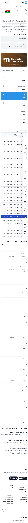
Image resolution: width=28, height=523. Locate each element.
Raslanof (23, 369)
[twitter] (23, 517)
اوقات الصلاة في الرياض (8, 507)
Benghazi (23, 269)
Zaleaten (23, 412)
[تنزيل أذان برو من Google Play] (13, 478)
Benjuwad (11, 269)
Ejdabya (23, 292)
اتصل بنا (11, 487)
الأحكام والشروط (23, 497)
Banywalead (22, 266)
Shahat (12, 380)
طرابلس (23, 422)
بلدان (23, 6)
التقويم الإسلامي (23, 487)
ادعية (26, 491)
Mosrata (12, 337)
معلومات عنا (10, 485)
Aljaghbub (23, 253)
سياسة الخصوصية (23, 499)
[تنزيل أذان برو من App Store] (23, 478)
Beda (12, 266)
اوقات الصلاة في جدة (9, 505)
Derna (24, 282)
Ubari (24, 401)
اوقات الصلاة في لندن (9, 499)
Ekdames (12, 292)
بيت (26, 6)
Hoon (24, 305)
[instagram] (21, 517)
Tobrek (23, 390)
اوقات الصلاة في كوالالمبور (7, 509)
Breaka (23, 271)
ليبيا (20, 6)
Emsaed (23, 295)
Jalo (24, 316)
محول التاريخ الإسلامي (22, 489)
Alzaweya (11, 256)
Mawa (24, 337)
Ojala (24, 358)
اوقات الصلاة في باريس (8, 497)
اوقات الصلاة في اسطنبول (7, 511)
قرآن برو (25, 501)
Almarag (23, 256)
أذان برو (22, 2)
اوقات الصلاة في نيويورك (8, 501)
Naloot (24, 348)
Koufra (23, 327)
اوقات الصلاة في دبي (9, 503)
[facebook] (26, 517)
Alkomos (12, 253)
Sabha (24, 380)
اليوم (24, 70)
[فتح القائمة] (2, 2)
